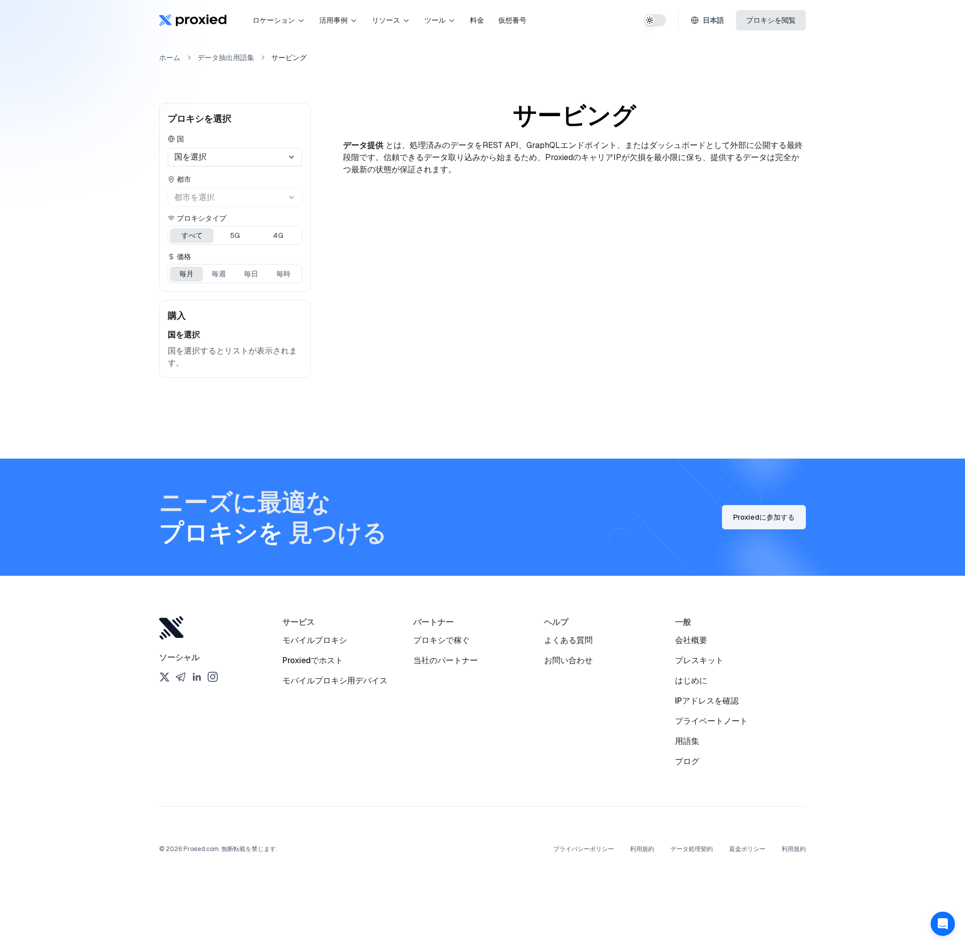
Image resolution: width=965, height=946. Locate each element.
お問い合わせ (568, 660)
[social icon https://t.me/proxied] (180, 677)
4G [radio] (278, 235)
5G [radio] (235, 235)
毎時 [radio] (283, 273)
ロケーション (274, 20)
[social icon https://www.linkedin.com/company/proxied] (196, 677)
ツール (435, 20)
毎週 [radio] (219, 273)
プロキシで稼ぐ (441, 640)
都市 (184, 179)
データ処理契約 (691, 849)
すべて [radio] (192, 235)
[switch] (655, 20)
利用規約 (642, 849)
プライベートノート (711, 721)
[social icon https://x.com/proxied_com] (164, 677)
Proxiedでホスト (312, 660)
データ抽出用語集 (226, 57)
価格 (184, 256)
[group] (235, 235)
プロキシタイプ (201, 218)
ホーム (169, 57)
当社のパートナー (445, 660)
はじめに (691, 680)
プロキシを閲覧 (771, 20)
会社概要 (691, 640)
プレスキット (699, 660)
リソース (386, 20)
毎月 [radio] (186, 273)
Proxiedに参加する (764, 517)
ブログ (687, 761)
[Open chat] (943, 924)
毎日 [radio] (251, 273)
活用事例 (333, 20)
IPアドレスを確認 (707, 700)
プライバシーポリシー (583, 849)
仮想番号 (512, 20)
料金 (477, 20)
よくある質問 (568, 640)
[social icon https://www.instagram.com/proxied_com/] (213, 677)
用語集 (687, 741)
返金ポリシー (747, 849)
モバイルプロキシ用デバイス (335, 680)
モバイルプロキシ (314, 640)
